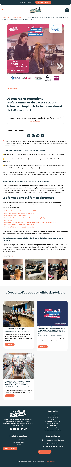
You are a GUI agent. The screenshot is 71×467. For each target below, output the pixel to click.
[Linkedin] (22, 429)
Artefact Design (50, 461)
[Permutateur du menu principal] (67, 10)
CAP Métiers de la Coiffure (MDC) (15, 216)
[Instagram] (14, 429)
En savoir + (10, 344)
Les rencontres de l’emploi (15, 329)
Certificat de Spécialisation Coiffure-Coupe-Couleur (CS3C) (24, 218)
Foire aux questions (18, 442)
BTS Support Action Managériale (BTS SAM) (19, 225)
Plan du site (53, 426)
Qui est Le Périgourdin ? (52, 415)
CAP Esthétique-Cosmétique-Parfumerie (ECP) (20, 211)
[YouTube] (18, 429)
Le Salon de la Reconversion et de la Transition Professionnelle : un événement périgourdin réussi (18, 382)
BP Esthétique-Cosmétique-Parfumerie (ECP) (19, 213)
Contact (18, 444)
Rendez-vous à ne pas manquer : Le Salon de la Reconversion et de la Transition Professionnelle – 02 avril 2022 (51, 331)
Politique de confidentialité (53, 430)
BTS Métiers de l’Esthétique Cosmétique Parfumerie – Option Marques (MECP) (30, 222)
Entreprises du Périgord (52, 421)
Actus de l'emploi (12, 88)
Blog (52, 419)
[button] (2, 10)
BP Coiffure (8, 220)
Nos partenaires (53, 417)
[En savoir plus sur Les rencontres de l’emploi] (18, 314)
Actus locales (25, 331)
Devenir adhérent (18, 440)
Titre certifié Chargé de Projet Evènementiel (19, 227)
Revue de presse (52, 423)
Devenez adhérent (43, 2)
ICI (12, 256)
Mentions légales (52, 428)
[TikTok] (25, 429)
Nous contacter (44, 452)
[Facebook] (11, 429)
